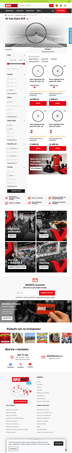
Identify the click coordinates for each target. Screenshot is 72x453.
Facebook (10, 367)
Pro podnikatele (42, 429)
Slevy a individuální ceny (44, 413)
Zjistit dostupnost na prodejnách (36, 94)
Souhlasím (58, 443)
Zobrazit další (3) (12, 116)
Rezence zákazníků (43, 401)
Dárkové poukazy (11, 421)
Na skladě (14, 69)
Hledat (51, 5)
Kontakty (40, 384)
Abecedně (45, 61)
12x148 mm (14, 148)
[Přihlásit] (56, 5)
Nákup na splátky (11, 415)
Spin (12, 172)
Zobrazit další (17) (12, 163)
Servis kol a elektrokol (44, 415)
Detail (38, 103)
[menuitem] (10, 10)
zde (48, 444)
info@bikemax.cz (54, 356)
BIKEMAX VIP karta (43, 410)
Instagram (20, 367)
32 (11, 133)
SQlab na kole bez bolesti (45, 432)
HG (12, 102)
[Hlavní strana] (6, 15)
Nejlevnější (44, 59)
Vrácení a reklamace (12, 424)
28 (11, 129)
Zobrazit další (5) (12, 93)
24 (11, 125)
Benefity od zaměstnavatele (15, 418)
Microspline (14, 106)
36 (11, 137)
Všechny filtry (16, 191)
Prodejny (62, 11)
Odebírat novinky (46, 293)
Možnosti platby (11, 413)
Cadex (12, 79)
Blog (38, 427)
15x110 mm (14, 156)
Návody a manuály (42, 421)
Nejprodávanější (34, 61)
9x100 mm (14, 160)
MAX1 (12, 183)
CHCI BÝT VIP (7, 318)
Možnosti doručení (12, 410)
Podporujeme (41, 398)
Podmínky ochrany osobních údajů (16, 429)
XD (11, 113)
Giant (12, 90)
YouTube (30, 367)
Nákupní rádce (41, 424)
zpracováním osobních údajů (45, 297)
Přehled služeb (10, 432)
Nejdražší (54, 59)
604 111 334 (22, 355)
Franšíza (39, 390)
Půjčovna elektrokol (43, 418)
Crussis (13, 83)
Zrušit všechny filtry (48, 52)
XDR (12, 110)
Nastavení (13, 449)
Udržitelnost (41, 396)
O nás (38, 382)
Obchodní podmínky (12, 427)
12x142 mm (14, 152)
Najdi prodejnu (20, 402)
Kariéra (39, 387)
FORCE (13, 86)
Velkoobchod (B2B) (43, 393)
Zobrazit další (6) (12, 140)
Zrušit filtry (8, 49)
